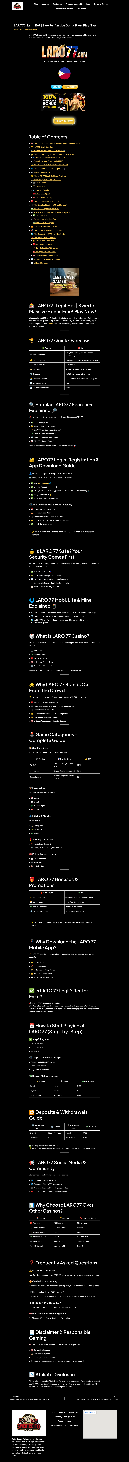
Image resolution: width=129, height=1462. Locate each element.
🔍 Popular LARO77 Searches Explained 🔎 (48, 151)
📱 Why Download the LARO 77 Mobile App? (49, 205)
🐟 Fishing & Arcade (41, 190)
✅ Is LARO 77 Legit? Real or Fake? (45, 209)
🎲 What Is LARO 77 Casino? (42, 172)
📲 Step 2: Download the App (44, 219)
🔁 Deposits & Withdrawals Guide (44, 227)
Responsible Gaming (64, 8)
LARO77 (51, 324)
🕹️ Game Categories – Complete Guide (46, 180)
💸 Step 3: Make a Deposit (43, 223)
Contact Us (57, 4)
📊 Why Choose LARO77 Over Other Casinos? (49, 234)
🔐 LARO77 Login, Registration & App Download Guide (52, 155)
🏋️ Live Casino (39, 186)
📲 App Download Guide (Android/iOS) (48, 161)
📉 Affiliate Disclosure (39, 263)
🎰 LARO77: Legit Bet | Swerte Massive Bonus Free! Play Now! (55, 143)
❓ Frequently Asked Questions (43, 238)
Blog (36, 4)
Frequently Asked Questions (78, 4)
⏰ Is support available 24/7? (44, 252)
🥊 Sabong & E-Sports (41, 194)
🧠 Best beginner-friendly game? (45, 255)
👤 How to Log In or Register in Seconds (49, 157)
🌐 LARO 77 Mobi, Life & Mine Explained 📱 (48, 169)
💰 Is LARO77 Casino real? (43, 241)
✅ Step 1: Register (40, 215)
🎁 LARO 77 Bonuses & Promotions (45, 201)
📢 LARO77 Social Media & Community (46, 230)
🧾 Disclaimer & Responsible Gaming (45, 259)
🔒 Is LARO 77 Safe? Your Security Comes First (49, 165)
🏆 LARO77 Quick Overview (42, 147)
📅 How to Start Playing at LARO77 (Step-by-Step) (51, 212)
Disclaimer (81, 8)
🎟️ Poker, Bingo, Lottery (42, 197)
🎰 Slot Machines (39, 183)
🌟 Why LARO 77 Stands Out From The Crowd (49, 176)
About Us (45, 4)
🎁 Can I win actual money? (43, 244)
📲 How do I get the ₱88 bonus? (45, 248)
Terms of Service (100, 4)
